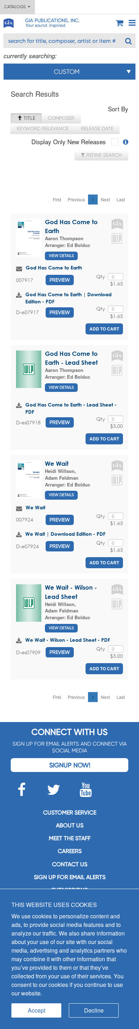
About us (69, 825)
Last (121, 199)
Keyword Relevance (42, 128)
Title (28, 118)
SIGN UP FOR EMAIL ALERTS (69, 877)
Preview (60, 280)
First (57, 199)
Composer (61, 118)
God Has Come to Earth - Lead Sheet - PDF (71, 408)
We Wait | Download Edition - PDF (65, 534)
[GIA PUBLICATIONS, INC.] (8, 21)
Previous (76, 199)
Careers (70, 851)
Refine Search (103, 155)
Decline (94, 1010)
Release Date (97, 128)
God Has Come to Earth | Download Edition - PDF (68, 297)
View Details (61, 255)
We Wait (56, 463)
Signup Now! (69, 765)
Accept (36, 1010)
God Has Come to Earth (54, 267)
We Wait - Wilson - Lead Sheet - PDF (67, 640)
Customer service (69, 812)
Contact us (69, 864)
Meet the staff (70, 838)
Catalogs (16, 6)
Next (105, 199)
